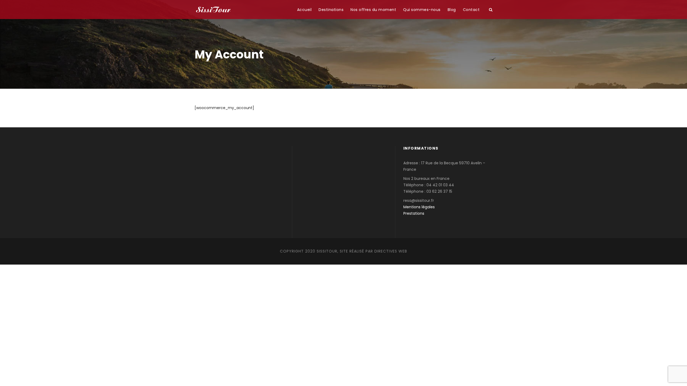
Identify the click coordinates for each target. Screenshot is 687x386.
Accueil (304, 9)
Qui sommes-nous (422, 9)
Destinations (331, 9)
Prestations (413, 213)
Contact (471, 9)
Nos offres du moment (373, 9)
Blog (452, 9)
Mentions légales (419, 207)
